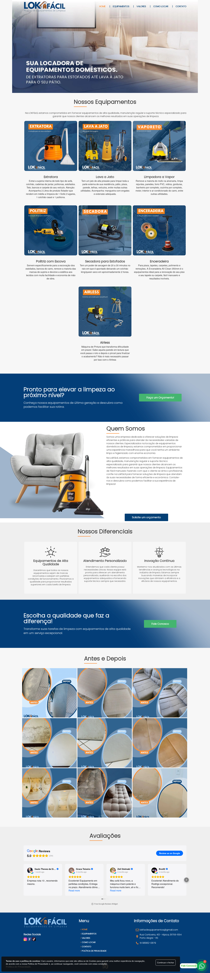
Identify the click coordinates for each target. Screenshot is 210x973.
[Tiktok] (34, 939)
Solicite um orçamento (146, 517)
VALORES (86, 938)
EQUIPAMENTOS (89, 933)
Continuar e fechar (165, 962)
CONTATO (86, 946)
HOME (84, 929)
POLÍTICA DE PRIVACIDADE (94, 950)
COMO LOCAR (89, 942)
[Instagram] (25, 939)
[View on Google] (30, 870)
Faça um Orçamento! (160, 397)
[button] (23, 880)
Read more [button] (74, 890)
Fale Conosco (160, 624)
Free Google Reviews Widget (106, 904)
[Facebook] (29, 939)
